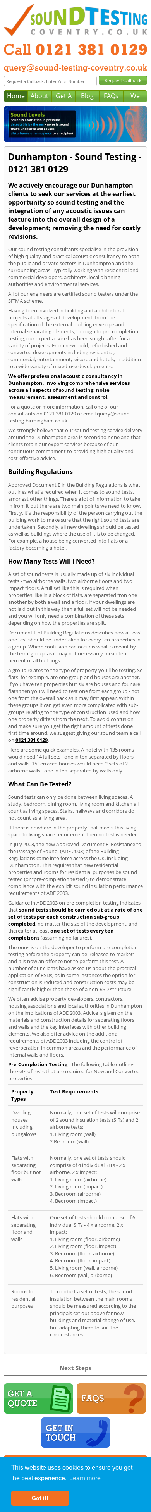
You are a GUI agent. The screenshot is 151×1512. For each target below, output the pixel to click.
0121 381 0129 (60, 413)
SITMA (15, 300)
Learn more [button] (85, 1478)
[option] (75, 124)
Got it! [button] (40, 1498)
